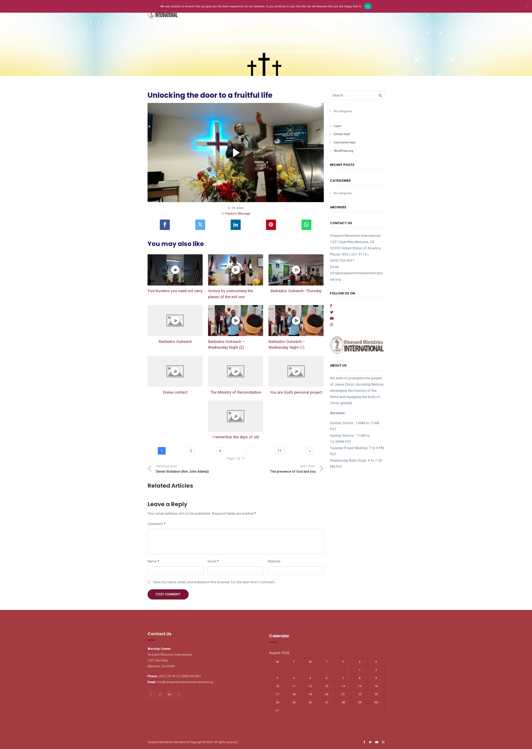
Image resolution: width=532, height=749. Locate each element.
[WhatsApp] (307, 225)
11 (280, 451)
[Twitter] (200, 225)
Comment (157, 524)
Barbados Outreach (175, 341)
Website (274, 561)
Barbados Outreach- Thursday (296, 291)
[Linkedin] (236, 225)
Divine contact (175, 392)
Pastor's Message (237, 213)
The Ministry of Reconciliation (235, 392)
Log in (337, 125)
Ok (368, 6)
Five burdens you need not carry (175, 291)
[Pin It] (271, 225)
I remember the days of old (235, 437)
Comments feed (344, 142)
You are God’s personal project (296, 392)
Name (153, 561)
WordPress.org (343, 150)
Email (213, 561)
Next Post (292, 469)
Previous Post (182, 469)
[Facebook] (165, 225)
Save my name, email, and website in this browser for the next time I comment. (214, 582)
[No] (527, 6)
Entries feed (342, 134)
